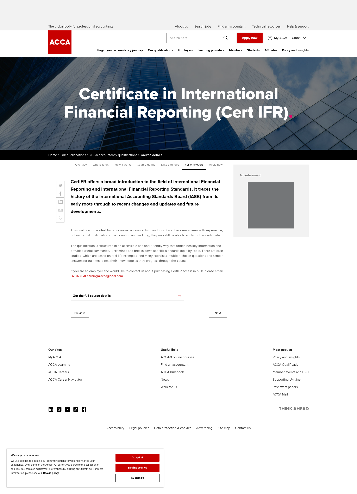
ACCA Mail (280, 394)
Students (253, 50)
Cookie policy (51, 473)
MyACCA (54, 357)
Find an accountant (174, 365)
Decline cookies (137, 467)
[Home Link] (294, 409)
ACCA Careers (58, 372)
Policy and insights (295, 50)
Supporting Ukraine (287, 379)
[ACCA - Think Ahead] (59, 52)
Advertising (204, 428)
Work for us (169, 387)
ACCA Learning (59, 365)
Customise (137, 478)
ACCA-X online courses (177, 357)
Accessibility (115, 428)
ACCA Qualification (286, 365)
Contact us (243, 428)
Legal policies (139, 428)
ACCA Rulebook (172, 372)
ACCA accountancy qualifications (113, 155)
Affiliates (271, 50)
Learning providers (211, 50)
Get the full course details (92, 296)
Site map (224, 428)
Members (235, 50)
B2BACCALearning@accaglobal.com (97, 276)
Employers (185, 50)
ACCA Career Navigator (65, 379)
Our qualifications (160, 50)
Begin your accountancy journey (120, 50)
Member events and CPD (291, 372)
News (165, 379)
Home (52, 155)
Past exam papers (285, 387)
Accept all (137, 457)
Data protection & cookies (172, 428)
